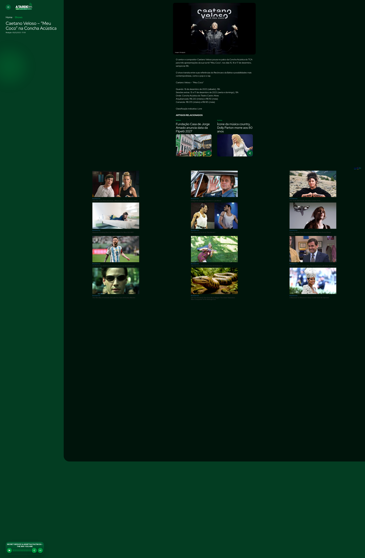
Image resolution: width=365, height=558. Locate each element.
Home (9, 17)
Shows (18, 17)
